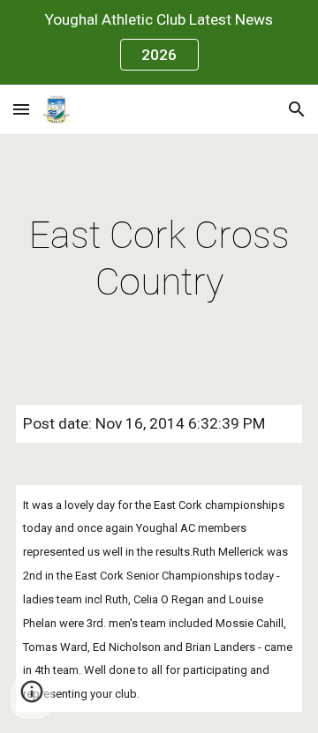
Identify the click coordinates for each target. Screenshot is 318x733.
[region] (159, 42)
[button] (21, 109)
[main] (159, 259)
